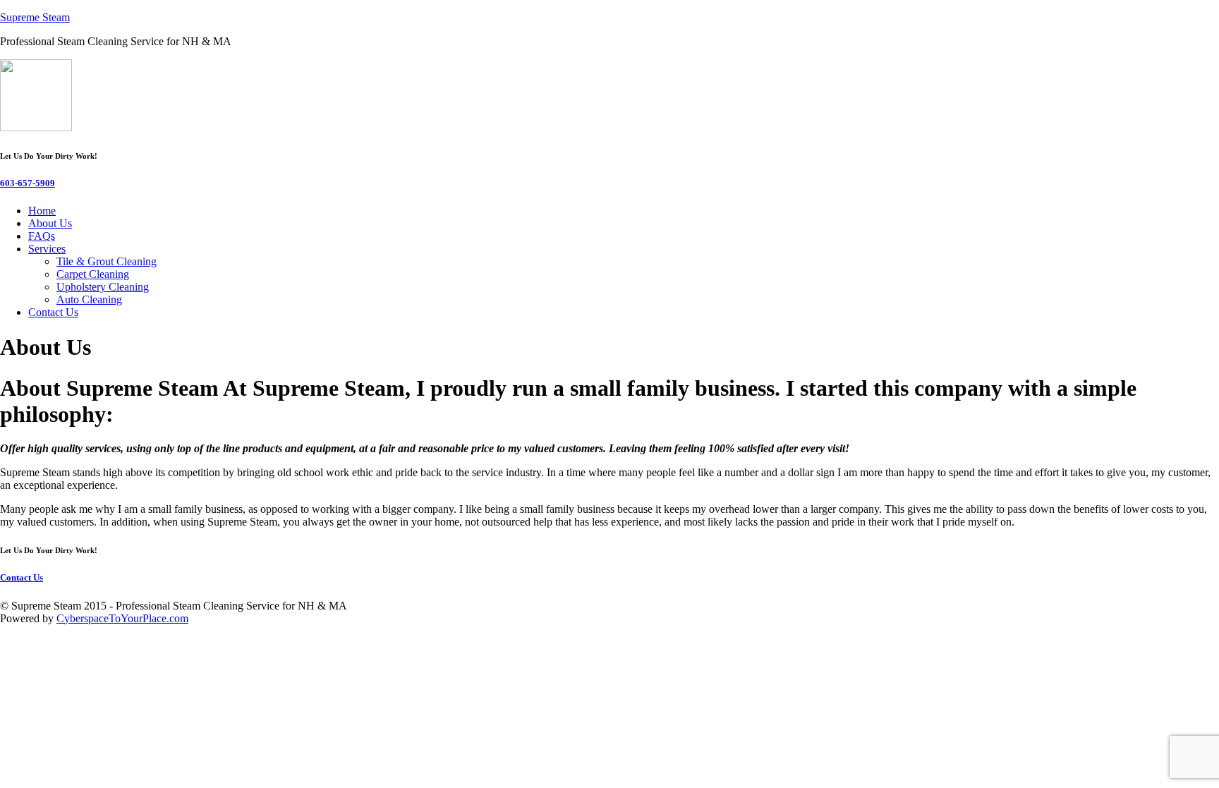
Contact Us (53, 312)
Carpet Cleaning (92, 274)
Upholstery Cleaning (102, 287)
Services (47, 249)
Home (42, 211)
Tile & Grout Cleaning (106, 261)
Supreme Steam (35, 17)
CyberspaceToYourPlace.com (122, 618)
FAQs (41, 236)
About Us (50, 223)
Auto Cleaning (89, 299)
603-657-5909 (27, 183)
